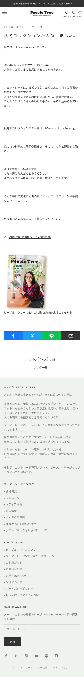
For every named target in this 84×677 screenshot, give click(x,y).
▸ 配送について (13, 582)
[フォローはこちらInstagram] (26, 656)
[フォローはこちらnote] (57, 656)
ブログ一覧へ (42, 367)
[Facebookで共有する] (13, 336)
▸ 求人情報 (10, 511)
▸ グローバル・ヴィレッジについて (25, 530)
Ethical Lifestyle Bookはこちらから (50, 312)
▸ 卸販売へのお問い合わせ (20, 524)
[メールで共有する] (70, 336)
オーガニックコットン (56, 196)
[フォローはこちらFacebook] (6, 656)
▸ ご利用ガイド (13, 562)
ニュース (37, 27)
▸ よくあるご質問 (14, 517)
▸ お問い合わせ (13, 569)
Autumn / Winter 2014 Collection (30, 237)
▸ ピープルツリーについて (20, 550)
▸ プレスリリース (14, 498)
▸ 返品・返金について (17, 576)
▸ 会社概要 (10, 491)
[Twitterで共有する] (32, 336)
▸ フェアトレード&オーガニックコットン (29, 556)
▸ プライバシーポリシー (18, 588)
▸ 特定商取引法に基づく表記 (21, 595)
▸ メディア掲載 (13, 504)
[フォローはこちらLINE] (46, 656)
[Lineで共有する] (51, 336)
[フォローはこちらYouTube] (36, 656)
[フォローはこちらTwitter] (16, 656)
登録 (13, 642)
